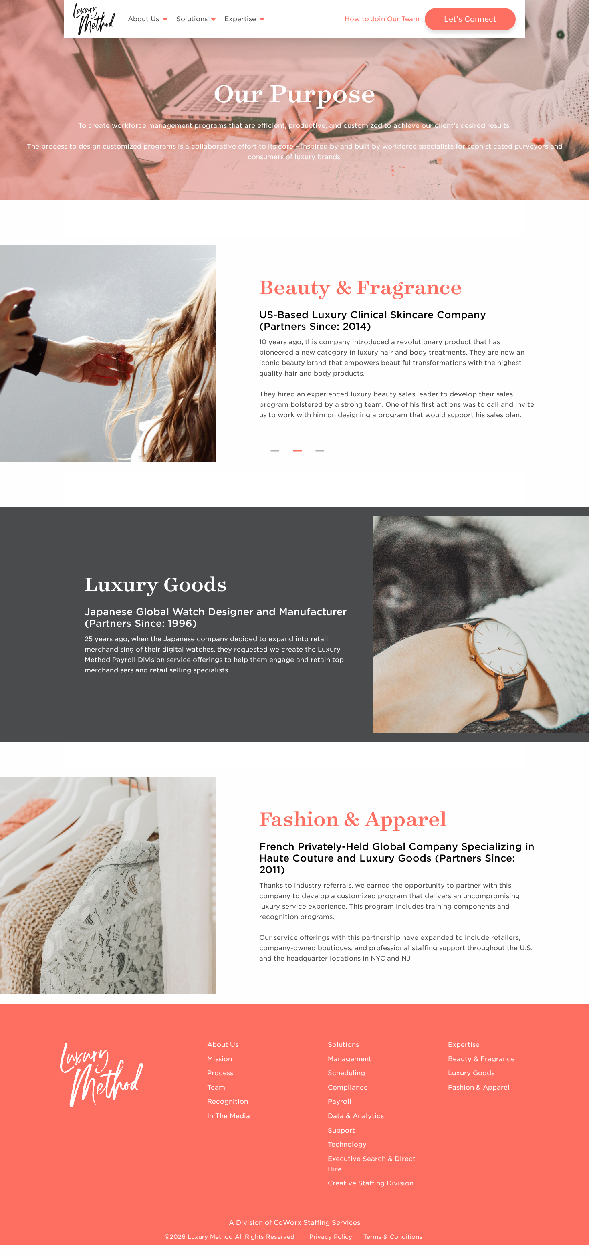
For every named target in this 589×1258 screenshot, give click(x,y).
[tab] (275, 450)
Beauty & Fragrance (481, 1059)
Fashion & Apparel (479, 1087)
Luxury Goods (471, 1073)
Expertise (464, 1044)
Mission (219, 1059)
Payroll (339, 1101)
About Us (222, 1044)
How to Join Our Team (382, 19)
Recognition (227, 1101)
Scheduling (346, 1073)
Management (349, 1059)
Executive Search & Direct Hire (372, 1164)
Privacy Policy (330, 1236)
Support (341, 1130)
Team (216, 1087)
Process (220, 1073)
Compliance (348, 1087)
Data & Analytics (356, 1116)
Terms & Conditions (392, 1236)
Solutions (343, 1044)
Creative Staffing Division (371, 1183)
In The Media (228, 1116)
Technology (347, 1144)
